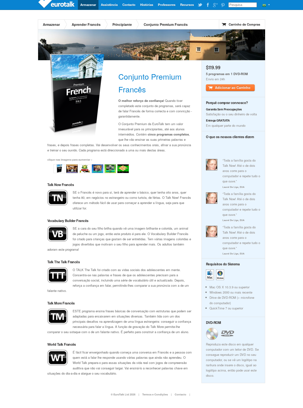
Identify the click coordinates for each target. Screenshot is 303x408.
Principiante (122, 24)
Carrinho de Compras (244, 24)
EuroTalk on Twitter (200, 5)
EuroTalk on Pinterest (223, 5)
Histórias (146, 4)
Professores (166, 4)
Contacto (128, 4)
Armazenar (88, 4)
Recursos (187, 4)
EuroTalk (57, 4)
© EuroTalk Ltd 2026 (123, 394)
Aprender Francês (86, 24)
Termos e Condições (155, 394)
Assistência (109, 4)
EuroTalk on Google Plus (215, 5)
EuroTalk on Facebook (207, 5)
